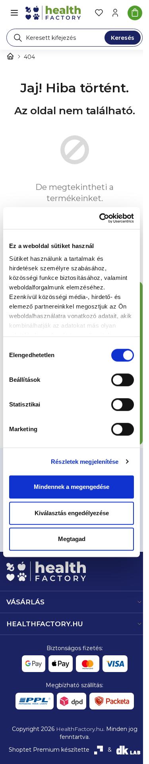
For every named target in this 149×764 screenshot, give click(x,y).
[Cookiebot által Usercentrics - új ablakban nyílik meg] (101, 218)
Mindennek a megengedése (71, 486)
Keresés (122, 37)
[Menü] (14, 13)
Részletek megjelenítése (84, 461)
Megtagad (71, 538)
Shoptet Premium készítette (49, 749)
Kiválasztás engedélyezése (72, 513)
